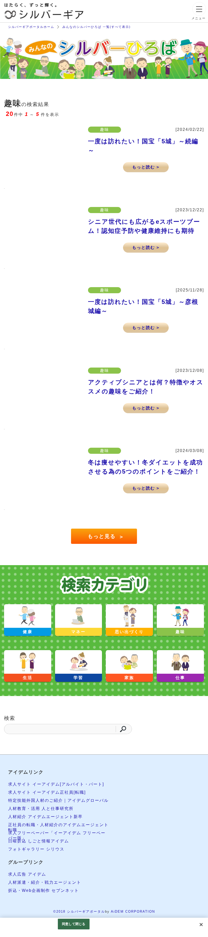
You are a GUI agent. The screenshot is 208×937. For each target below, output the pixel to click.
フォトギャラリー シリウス (36, 849)
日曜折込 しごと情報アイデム (38, 841)
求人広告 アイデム (27, 874)
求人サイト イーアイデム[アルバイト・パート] (56, 784)
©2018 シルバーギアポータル (79, 911)
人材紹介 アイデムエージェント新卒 (45, 816)
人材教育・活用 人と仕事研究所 (41, 808)
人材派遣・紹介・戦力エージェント (44, 882)
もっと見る (105, 536)
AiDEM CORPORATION (133, 911)
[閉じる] (201, 924)
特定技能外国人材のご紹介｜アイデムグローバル (58, 800)
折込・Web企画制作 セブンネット (43, 890)
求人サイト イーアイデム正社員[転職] (47, 792)
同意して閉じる (73, 924)
